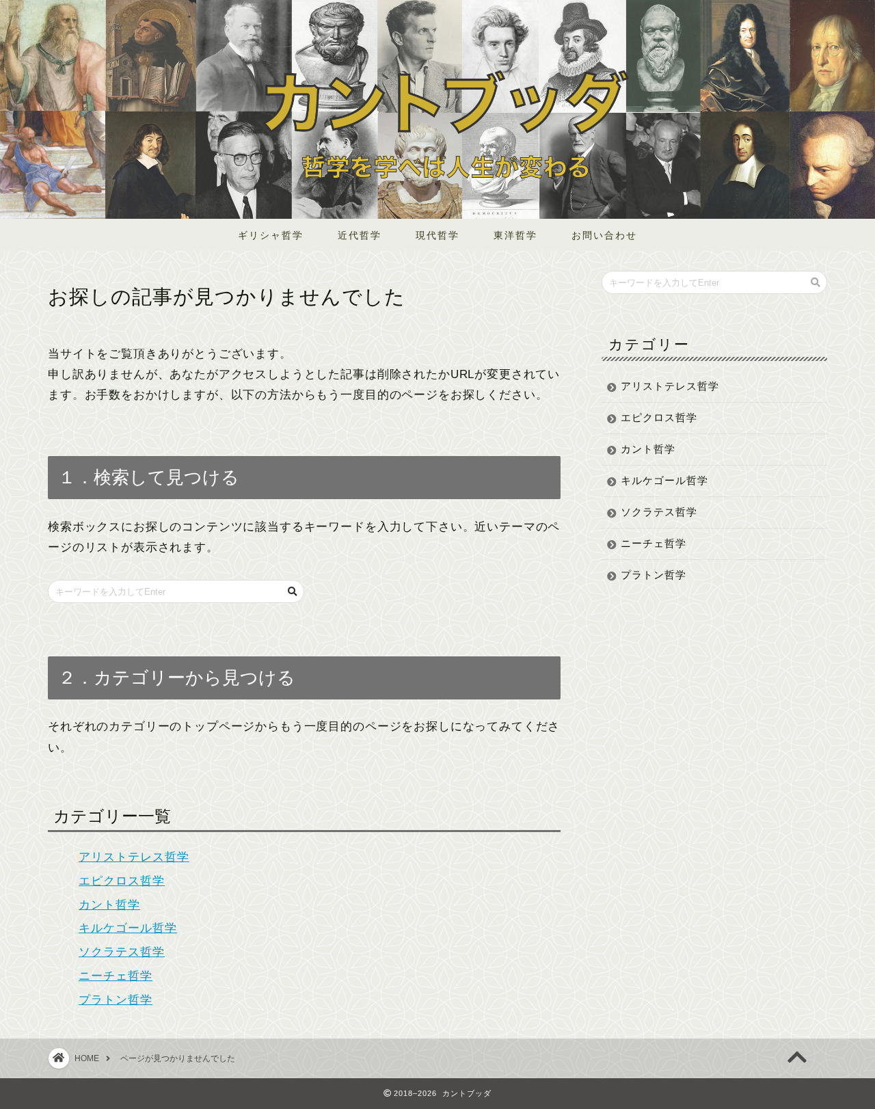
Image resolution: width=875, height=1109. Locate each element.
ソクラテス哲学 (122, 952)
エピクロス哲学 (122, 880)
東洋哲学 (515, 235)
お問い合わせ (604, 235)
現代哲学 (437, 235)
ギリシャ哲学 (271, 235)
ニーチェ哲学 (115, 976)
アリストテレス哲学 (134, 857)
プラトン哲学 (115, 999)
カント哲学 (109, 904)
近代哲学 (359, 235)
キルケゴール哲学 (128, 928)
